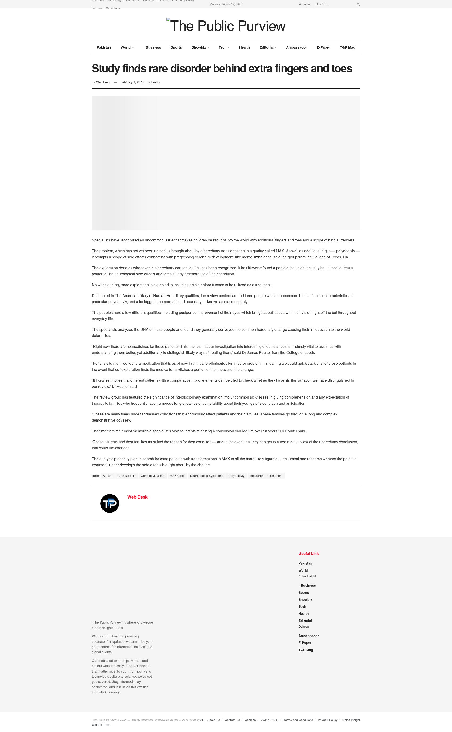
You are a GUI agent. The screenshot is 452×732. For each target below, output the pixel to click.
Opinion (304, 626)
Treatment (276, 476)
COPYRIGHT (270, 719)
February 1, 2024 (132, 82)
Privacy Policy (328, 719)
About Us (213, 719)
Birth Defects (127, 476)
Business (153, 47)
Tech (222, 47)
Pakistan (104, 47)
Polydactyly (237, 476)
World (126, 47)
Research (256, 476)
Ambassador (296, 47)
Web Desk (103, 82)
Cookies (250, 719)
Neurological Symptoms (206, 476)
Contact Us (232, 719)
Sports (176, 47)
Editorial (267, 47)
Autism (107, 476)
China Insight (307, 576)
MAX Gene (177, 476)
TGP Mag (347, 47)
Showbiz (199, 47)
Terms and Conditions (106, 8)
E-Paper (323, 47)
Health (244, 47)
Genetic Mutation (153, 476)
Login (306, 4)
